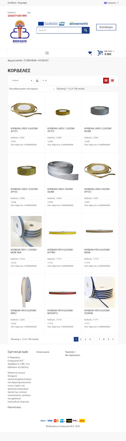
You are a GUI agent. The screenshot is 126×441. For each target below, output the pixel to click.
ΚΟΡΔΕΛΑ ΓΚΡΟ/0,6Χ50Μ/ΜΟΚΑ (97, 251)
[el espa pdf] (63, 22)
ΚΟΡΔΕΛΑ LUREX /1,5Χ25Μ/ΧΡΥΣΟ (61, 129)
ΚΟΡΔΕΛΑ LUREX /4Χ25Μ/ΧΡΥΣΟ (97, 190)
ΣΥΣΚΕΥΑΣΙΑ (30, 60)
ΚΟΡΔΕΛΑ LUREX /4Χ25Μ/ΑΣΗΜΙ (60, 190)
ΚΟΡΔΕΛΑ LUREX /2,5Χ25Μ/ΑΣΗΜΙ (98, 129)
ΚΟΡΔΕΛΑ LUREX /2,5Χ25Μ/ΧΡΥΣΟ (24, 190)
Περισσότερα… (15, 407)
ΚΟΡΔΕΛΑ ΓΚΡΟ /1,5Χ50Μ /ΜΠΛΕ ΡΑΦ (24, 251)
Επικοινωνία (43, 352)
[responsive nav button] (47, 53)
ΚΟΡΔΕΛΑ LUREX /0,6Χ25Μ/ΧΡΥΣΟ (24, 129)
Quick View (26, 104)
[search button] (86, 30)
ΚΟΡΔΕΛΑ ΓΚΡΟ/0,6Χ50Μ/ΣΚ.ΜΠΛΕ (97, 312)
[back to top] (115, 423)
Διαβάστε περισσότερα (26, 112)
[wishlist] (90, 53)
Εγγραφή (22, 3)
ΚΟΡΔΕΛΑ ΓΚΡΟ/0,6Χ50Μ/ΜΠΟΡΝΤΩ (60, 312)
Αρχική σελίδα (15, 60)
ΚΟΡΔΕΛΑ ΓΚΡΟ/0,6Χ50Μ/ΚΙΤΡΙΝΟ (60, 251)
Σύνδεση (12, 3)
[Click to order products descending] (37, 81)
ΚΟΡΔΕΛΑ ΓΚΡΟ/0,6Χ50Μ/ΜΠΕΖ (23, 312)
